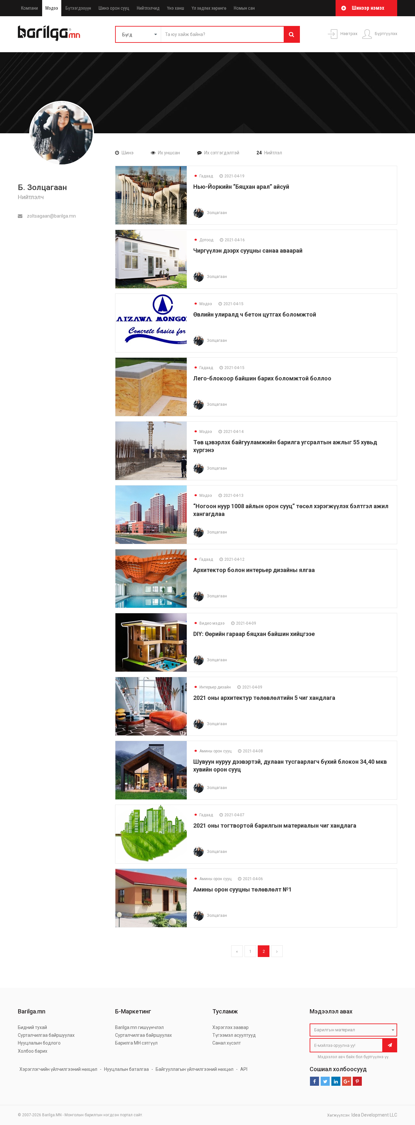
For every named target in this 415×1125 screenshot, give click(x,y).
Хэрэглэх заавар (230, 1027)
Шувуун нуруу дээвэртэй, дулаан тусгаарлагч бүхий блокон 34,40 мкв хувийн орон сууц (290, 765)
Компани (29, 8)
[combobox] (353, 1030)
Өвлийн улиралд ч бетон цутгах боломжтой (254, 314)
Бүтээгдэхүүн (78, 8)
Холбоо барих (32, 1051)
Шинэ (128, 152)
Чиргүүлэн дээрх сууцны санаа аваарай (247, 250)
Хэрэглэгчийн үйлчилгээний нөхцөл (58, 1069)
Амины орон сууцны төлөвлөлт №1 (242, 889)
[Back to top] (398, 1087)
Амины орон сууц (212, 751)
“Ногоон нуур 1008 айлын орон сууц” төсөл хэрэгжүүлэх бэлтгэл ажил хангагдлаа (290, 510)
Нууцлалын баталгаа (126, 1069)
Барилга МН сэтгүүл (136, 1043)
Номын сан (244, 8)
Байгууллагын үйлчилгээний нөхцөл (194, 1069)
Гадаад (203, 176)
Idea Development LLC (374, 1115)
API (243, 1069)
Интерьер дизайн (212, 687)
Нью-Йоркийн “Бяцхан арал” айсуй (241, 186)
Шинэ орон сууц (114, 8)
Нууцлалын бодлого (39, 1043)
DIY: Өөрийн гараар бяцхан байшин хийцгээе (254, 633)
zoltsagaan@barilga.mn (51, 216)
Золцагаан (217, 212)
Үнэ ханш (175, 8)
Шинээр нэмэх (368, 8)
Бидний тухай (32, 1027)
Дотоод (203, 240)
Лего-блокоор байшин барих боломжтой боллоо (262, 378)
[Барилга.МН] (49, 33)
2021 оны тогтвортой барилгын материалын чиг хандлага (274, 825)
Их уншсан (169, 152)
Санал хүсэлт (226, 1043)
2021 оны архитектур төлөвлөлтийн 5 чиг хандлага (264, 697)
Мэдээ (51, 8)
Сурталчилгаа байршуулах (46, 1035)
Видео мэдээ (209, 623)
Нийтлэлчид (148, 8)
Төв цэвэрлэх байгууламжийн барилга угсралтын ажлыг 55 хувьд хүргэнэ (285, 446)
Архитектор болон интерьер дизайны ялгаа (254, 570)
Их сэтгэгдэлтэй (221, 152)
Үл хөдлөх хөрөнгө (209, 8)
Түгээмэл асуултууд (234, 1035)
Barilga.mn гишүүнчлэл (139, 1027)
